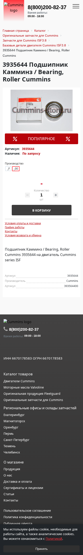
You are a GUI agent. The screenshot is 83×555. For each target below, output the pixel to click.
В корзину (41, 210)
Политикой (54, 538)
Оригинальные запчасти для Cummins (33, 400)
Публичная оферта (18, 523)
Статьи (9, 494)
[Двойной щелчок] (6, 348)
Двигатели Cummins (19, 381)
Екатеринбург (14, 415)
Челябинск (12, 452)
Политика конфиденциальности (28, 517)
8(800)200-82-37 (47, 7)
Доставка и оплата (18, 481)
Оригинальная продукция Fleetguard (32, 393)
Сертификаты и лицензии (23, 488)
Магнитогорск (14, 421)
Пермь (9, 433)
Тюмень (9, 446)
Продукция (12, 469)
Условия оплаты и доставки (23, 223)
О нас (8, 475)
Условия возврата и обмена (23, 235)
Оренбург (11, 427)
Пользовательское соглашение (27, 510)
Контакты (11, 231)
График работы (14, 227)
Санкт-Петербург (16, 440)
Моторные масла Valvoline (24, 387)
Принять (41, 549)
